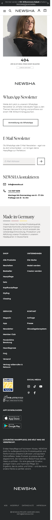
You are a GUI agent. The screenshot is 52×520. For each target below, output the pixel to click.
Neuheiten (8, 265)
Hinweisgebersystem (37, 329)
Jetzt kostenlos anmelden (25, 4)
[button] (2, 3)
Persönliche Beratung (8, 341)
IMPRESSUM (41, 505)
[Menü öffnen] (4, 11)
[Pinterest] (28, 393)
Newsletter (8, 329)
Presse (30, 323)
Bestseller (7, 271)
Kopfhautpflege (10, 288)
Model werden (34, 265)
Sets (5, 282)
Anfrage (31, 318)
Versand (7, 359)
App (5, 323)
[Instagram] (28, 386)
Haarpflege (8, 276)
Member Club (9, 334)
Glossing (7, 299)
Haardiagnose (9, 348)
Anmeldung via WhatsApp (20, 123)
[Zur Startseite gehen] (25, 11)
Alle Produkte (9, 260)
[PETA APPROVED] (13, 399)
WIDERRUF (14, 505)
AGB (5, 505)
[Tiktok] (34, 386)
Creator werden (34, 271)
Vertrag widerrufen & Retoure (13, 365)
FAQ (5, 353)
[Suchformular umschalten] (10, 10)
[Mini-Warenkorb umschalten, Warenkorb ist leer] (45, 10)
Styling (6, 293)
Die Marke (32, 260)
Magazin (7, 318)
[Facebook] (34, 393)
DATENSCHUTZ (28, 505)
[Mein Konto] (39, 10)
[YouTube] (40, 386)
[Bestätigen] (41, 161)
